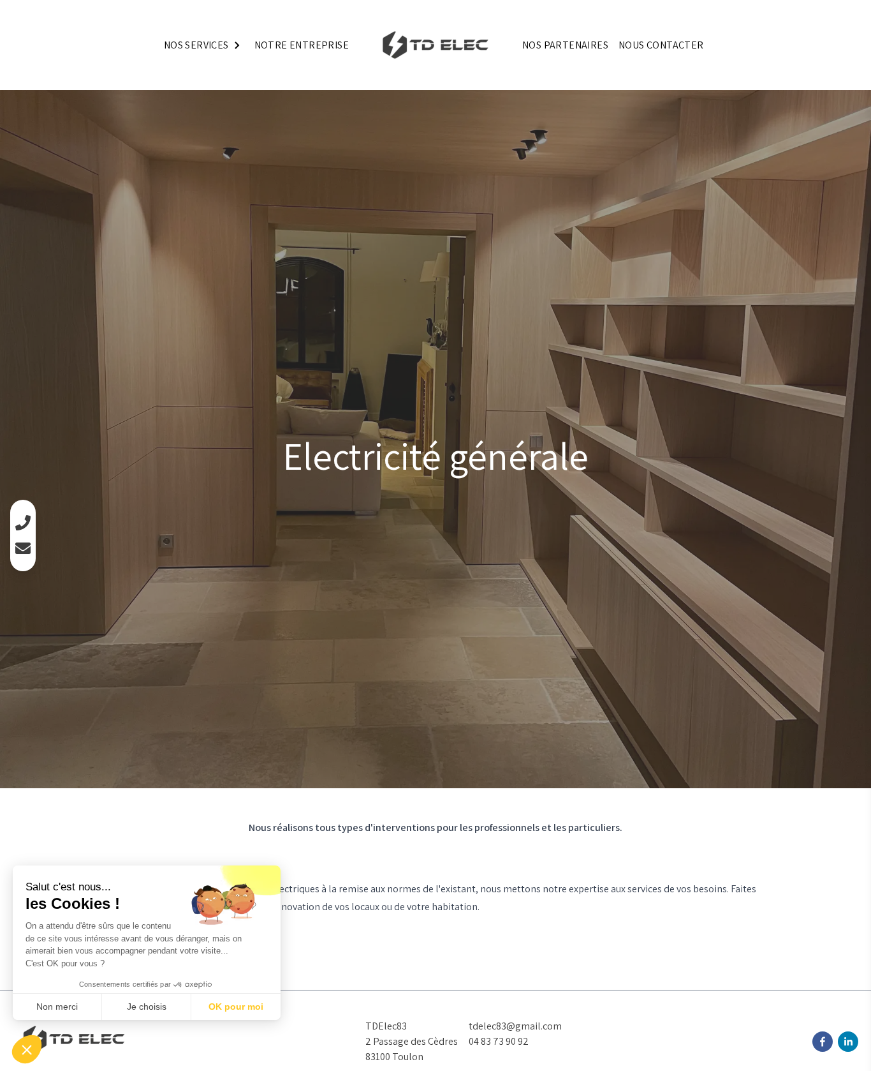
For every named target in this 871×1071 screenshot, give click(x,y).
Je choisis (146, 1006)
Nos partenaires (565, 45)
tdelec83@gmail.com (515, 1026)
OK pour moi (236, 1006)
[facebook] (822, 1041)
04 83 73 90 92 (499, 1041)
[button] (26, 1049)
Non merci (57, 1006)
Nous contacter (661, 45)
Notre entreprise (301, 45)
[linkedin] (848, 1041)
